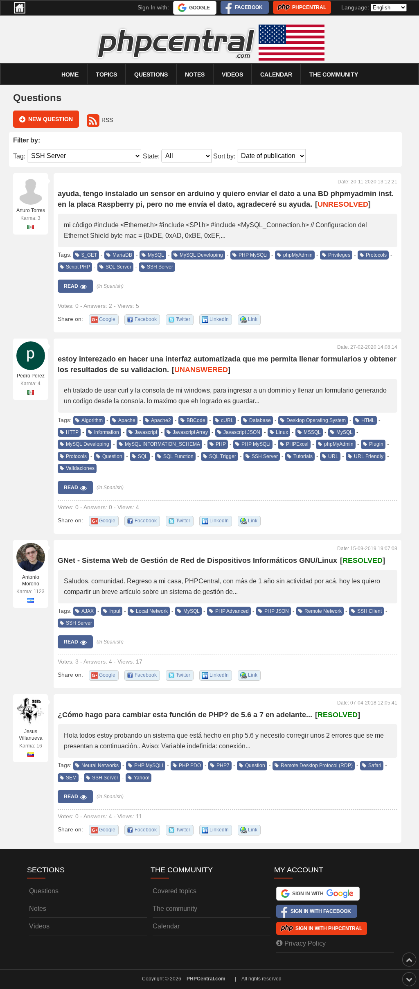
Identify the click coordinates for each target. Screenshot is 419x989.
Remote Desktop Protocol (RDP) (317, 765)
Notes (195, 74)
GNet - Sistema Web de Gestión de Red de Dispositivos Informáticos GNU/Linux (197, 560)
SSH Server (160, 267)
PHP (221, 444)
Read (71, 286)
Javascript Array (190, 432)
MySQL (156, 255)
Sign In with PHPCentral (328, 928)
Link (252, 319)
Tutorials (303, 456)
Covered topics (174, 890)
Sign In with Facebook (321, 911)
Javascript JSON (241, 432)
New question (50, 119)
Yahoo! (141, 778)
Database (260, 420)
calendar (276, 74)
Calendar (166, 926)
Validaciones (80, 468)
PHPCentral (309, 7)
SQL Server (118, 267)
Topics (106, 74)
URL (333, 456)
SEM (71, 778)
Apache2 (161, 420)
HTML (368, 420)
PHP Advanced (232, 611)
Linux (282, 432)
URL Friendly (368, 456)
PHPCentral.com (206, 979)
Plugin (376, 444)
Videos (232, 74)
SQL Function (178, 456)
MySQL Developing (201, 255)
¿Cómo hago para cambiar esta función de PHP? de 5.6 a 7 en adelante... (185, 715)
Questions (151, 74)
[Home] (19, 8)
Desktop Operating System (316, 420)
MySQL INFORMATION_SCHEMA (162, 444)
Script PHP (78, 267)
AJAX (87, 611)
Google (199, 8)
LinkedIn (219, 319)
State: (151, 155)
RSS (107, 120)
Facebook (249, 7)
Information (106, 432)
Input (114, 611)
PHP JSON (276, 611)
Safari (374, 765)
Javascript (146, 432)
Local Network (152, 611)
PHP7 (223, 765)
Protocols (376, 255)
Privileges (339, 255)
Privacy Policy (305, 943)
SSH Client (369, 611)
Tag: (19, 155)
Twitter (183, 319)
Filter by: (26, 140)
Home (70, 74)
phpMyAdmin (298, 255)
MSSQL (312, 432)
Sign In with (308, 893)
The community (333, 74)
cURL (227, 420)
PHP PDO (190, 765)
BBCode (196, 420)
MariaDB (122, 255)
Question (112, 456)
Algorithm (92, 420)
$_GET (89, 255)
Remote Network (323, 611)
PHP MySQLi (253, 255)
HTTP (72, 432)
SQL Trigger (222, 456)
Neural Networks (100, 765)
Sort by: (224, 155)
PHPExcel (297, 444)
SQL (143, 456)
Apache (126, 420)
